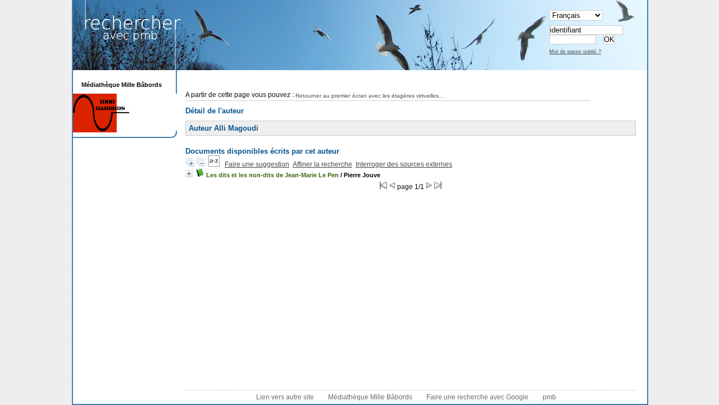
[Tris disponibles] (214, 164)
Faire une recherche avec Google (477, 397)
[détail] (189, 173)
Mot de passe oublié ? (575, 51)
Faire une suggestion (257, 164)
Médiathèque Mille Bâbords (370, 397)
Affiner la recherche (322, 164)
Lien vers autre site (285, 397)
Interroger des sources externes (404, 164)
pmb (549, 397)
